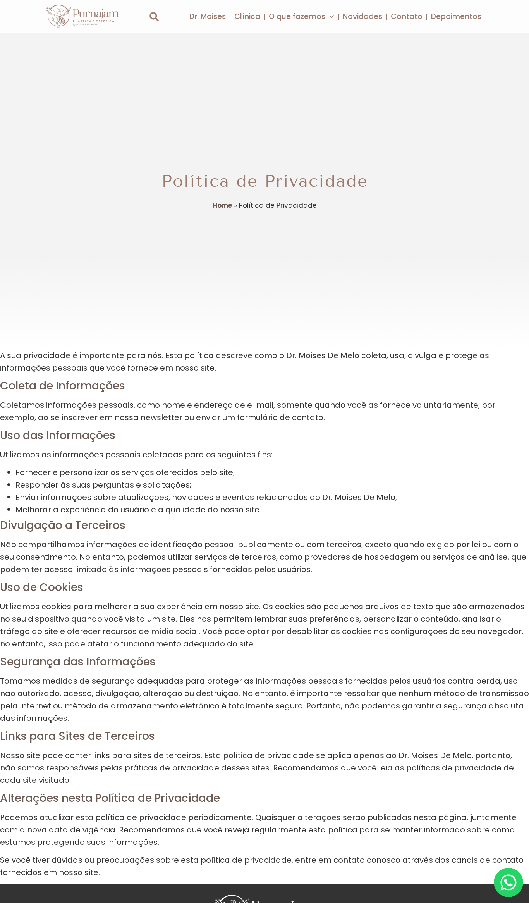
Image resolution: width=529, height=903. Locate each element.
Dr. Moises (207, 16)
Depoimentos (456, 16)
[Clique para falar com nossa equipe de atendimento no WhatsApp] (508, 882)
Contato (407, 16)
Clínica (247, 16)
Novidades (362, 16)
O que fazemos (297, 16)
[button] (154, 16)
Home (222, 205)
